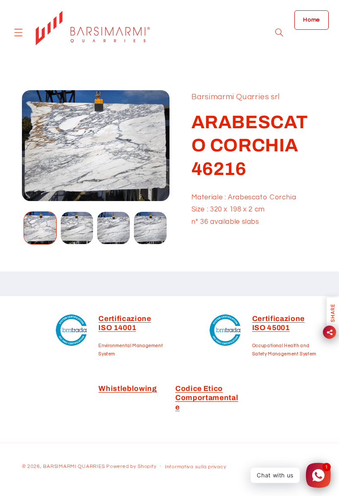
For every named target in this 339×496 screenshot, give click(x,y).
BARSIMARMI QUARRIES (74, 466)
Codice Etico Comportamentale (206, 398)
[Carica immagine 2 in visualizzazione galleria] (77, 228)
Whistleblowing (127, 389)
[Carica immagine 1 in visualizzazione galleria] (40, 228)
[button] (18, 32)
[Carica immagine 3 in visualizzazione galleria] (113, 228)
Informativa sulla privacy (195, 467)
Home (311, 20)
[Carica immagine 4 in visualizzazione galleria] (150, 228)
